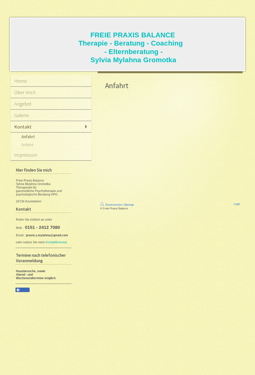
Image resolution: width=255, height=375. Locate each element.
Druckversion (114, 204)
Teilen (24, 290)
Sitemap (129, 204)
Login (237, 203)
